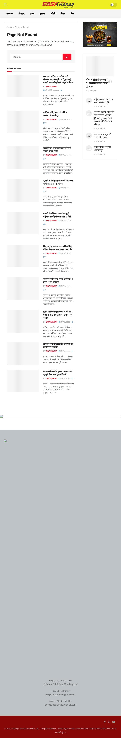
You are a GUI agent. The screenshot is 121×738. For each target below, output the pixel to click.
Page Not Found (22, 27)
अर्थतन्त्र (9, 13)
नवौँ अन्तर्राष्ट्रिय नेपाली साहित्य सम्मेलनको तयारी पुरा (55, 113)
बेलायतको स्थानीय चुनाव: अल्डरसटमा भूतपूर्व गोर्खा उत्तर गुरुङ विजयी (57, 372)
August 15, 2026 (52, 90)
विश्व (72, 13)
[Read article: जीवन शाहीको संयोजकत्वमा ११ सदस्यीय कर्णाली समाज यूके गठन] (100, 66)
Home (9, 27)
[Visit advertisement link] (100, 34)
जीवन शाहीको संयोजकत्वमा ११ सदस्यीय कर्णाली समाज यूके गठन (96, 83)
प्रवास (42, 13)
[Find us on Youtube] (113, 721)
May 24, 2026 (65, 119)
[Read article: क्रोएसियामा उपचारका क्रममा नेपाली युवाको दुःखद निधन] (23, 157)
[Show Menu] (5, 4)
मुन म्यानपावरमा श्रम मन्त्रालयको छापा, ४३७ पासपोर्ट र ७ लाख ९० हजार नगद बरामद (58, 314)
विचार (63, 13)
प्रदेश (32, 13)
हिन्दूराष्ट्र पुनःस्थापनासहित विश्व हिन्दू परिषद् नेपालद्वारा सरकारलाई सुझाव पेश (57, 247)
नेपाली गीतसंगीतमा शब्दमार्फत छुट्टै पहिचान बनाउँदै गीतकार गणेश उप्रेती (57, 215)
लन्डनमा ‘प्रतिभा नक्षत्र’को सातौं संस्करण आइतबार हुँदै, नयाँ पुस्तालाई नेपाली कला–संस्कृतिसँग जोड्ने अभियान (58, 79)
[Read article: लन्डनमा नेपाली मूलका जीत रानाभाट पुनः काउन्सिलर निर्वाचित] (23, 353)
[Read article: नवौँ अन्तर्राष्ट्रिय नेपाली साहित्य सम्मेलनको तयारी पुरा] (23, 122)
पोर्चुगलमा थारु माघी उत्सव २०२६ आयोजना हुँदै (103, 100)
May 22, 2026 (65, 155)
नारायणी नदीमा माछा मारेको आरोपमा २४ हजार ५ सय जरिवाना (58, 280)
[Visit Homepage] (58, 5)
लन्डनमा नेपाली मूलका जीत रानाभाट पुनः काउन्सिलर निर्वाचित (58, 345)
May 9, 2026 (65, 322)
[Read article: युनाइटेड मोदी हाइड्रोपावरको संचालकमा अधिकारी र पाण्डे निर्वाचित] (23, 190)
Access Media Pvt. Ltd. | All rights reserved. (38, 728)
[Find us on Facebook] (105, 721)
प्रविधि (52, 13)
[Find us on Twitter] (109, 721)
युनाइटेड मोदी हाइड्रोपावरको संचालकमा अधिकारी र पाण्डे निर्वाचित (58, 182)
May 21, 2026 (65, 188)
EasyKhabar (51, 86)
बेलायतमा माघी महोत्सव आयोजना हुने (102, 148)
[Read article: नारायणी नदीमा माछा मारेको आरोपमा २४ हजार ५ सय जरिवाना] (23, 288)
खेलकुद (21, 13)
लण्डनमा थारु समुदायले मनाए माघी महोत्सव (102, 135)
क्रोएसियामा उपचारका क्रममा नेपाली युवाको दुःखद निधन (57, 149)
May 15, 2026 (65, 286)
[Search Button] (67, 57)
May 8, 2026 (65, 351)
